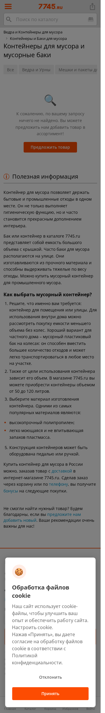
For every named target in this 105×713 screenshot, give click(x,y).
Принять (50, 693)
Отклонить (50, 677)
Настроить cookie (32, 627)
